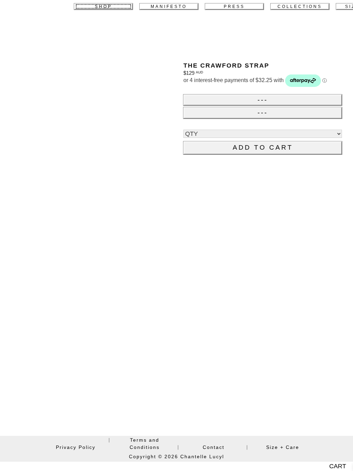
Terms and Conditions (145, 443)
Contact (213, 447)
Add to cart (263, 147)
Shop (103, 6)
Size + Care (282, 447)
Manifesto (169, 6)
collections (300, 6)
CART (337, 466)
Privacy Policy (75, 447)
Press (234, 6)
